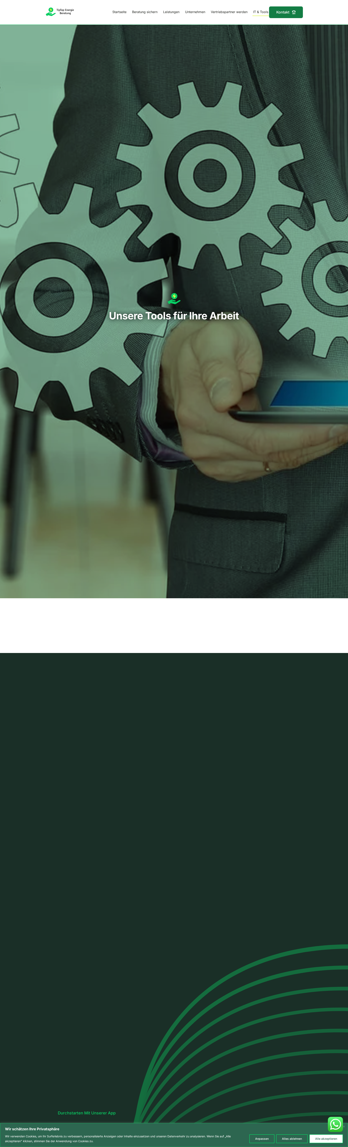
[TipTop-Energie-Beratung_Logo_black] (60, 8)
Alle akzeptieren (326, 1138)
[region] (174, 1135)
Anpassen (262, 1138)
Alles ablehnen (292, 1138)
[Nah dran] (343, 1126)
